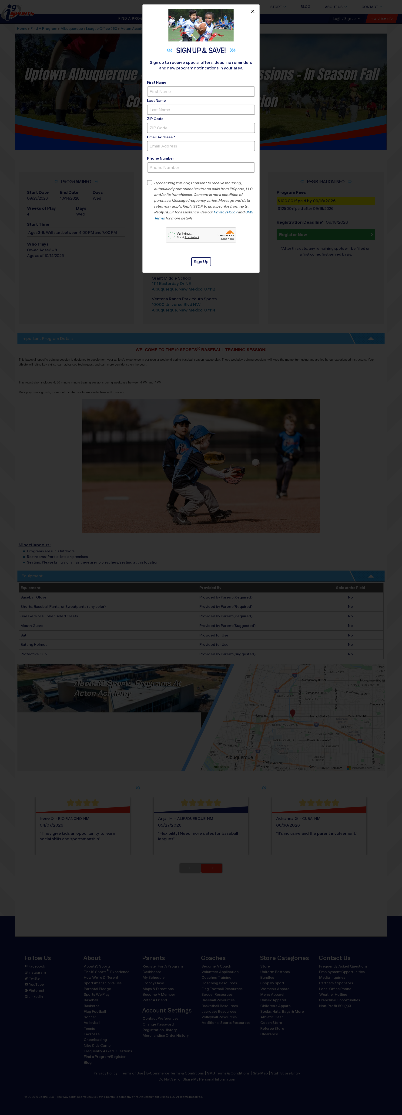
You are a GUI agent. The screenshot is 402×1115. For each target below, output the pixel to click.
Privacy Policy (225, 212)
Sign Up (201, 261)
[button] (204, 200)
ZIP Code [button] (155, 118)
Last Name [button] (156, 100)
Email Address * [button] (161, 137)
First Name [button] (156, 82)
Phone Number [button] (160, 158)
